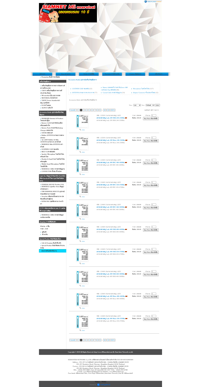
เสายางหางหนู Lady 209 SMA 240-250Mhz (111, 118)
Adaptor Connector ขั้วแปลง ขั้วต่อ (144, 92)
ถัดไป (113, 110)
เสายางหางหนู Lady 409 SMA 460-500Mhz (111, 274)
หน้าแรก (42, 74)
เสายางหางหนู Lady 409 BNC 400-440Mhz (111, 162)
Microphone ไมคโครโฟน (141, 88)
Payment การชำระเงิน (112, 74)
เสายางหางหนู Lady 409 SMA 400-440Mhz (111, 229)
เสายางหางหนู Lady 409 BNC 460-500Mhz (111, 207)
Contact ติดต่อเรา (135, 74)
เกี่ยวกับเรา (158, 74)
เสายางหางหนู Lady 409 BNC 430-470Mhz (111, 185)
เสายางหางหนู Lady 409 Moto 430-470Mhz (111, 318)
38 (104, 110)
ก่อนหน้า (73, 110)
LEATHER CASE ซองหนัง (80, 88)
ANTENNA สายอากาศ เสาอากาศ (83, 92)
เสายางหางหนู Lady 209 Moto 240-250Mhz (111, 140)
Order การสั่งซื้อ (89, 74)
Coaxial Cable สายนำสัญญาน (112, 92)
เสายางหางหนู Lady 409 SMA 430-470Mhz (111, 251)
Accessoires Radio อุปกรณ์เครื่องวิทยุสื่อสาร (82, 80)
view (83, 130)
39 (108, 110)
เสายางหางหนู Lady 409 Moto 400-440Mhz (111, 296)
